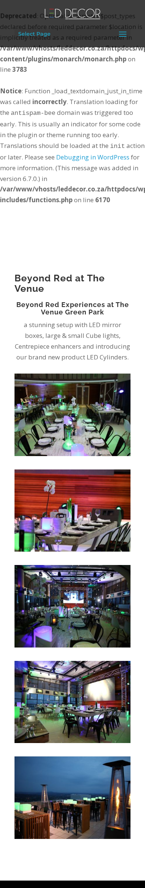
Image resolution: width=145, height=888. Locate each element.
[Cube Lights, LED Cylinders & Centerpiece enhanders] (72, 456)
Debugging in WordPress (92, 157)
